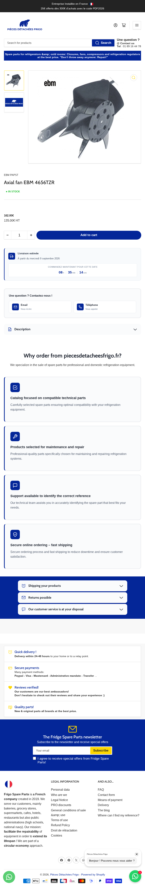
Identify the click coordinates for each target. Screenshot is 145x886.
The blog (104, 810)
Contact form (106, 794)
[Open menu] (137, 25)
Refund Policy (60, 825)
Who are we (59, 794)
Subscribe (100, 750)
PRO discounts (61, 805)
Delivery (103, 805)
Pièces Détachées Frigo (64, 874)
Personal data (60, 789)
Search (106, 43)
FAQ (101, 789)
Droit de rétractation (64, 830)
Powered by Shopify (93, 874)
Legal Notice (59, 800)
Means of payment (110, 800)
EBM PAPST (11, 175)
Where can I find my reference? (118, 815)
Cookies (56, 835)
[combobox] (59, 43)
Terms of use (59, 820)
